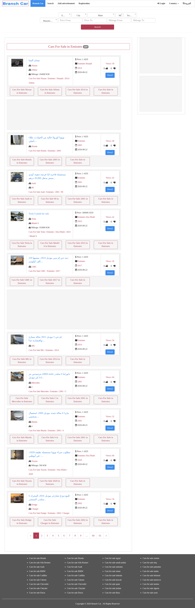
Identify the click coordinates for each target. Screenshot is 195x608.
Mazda (34, 422)
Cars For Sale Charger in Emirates (49, 521)
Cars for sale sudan (151, 571)
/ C (64, 391)
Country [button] (173, 3)
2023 (80, 221)
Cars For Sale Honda (37, 151)
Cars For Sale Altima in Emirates (49, 91)
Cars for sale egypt (112, 558)
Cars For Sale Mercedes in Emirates (22, 400)
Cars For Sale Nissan (37, 78)
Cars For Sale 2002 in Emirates (78, 521)
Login (162, 3)
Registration (84, 3)
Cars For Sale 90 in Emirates (50, 200)
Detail (110, 75)
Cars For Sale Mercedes (39, 391)
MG (33, 346)
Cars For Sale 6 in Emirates (50, 439)
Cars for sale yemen (151, 558)
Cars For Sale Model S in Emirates (49, 244)
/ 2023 (68, 232)
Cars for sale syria (150, 593)
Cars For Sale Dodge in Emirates (22, 521)
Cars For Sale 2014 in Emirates (78, 91)
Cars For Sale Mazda (37, 430)
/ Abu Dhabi (59, 232)
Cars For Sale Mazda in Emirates (22, 439)
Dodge (34, 505)
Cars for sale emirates (114, 567)
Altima (34, 70)
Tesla (34, 219)
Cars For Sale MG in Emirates (21, 360)
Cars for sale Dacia (37, 593)
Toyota (34, 461)
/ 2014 (66, 78)
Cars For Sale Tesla (37, 232)
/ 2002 (58, 513)
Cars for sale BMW (37, 571)
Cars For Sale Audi (37, 192)
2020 (80, 460)
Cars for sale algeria (151, 588)
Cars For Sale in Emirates (105, 91)
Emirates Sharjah (85, 63)
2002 (80, 503)
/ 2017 (57, 271)
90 (33, 187)
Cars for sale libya (112, 593)
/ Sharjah (59, 78)
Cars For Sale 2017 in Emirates (50, 281)
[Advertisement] (64, 115)
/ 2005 (58, 151)
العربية (188, 3)
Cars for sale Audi (36, 567)
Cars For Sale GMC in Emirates (22, 281)
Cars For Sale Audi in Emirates (22, 200)
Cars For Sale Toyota (37, 470)
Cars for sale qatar (112, 584)
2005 (80, 145)
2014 (80, 68)
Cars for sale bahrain (113, 575)
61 (100, 535)
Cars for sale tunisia (151, 584)
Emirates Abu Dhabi (86, 217)
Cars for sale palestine (152, 567)
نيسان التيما (34, 60)
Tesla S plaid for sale (39, 213)
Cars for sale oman (112, 571)
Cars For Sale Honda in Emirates (22, 161)
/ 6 (62, 430)
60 (93, 535)
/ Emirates (50, 78)
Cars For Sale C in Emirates (49, 400)
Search (50, 3)
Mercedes (36, 383)
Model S (35, 223)
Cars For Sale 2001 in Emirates (78, 200)
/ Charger (65, 513)
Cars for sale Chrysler (38, 588)
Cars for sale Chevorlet (38, 584)
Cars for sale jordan (113, 588)
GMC (34, 267)
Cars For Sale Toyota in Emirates (22, 482)
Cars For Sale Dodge (37, 513)
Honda (34, 146)
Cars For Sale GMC (37, 271)
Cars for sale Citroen (37, 580)
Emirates (81, 141)
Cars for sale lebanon (151, 575)
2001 (80, 182)
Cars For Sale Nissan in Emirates (22, 91)
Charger (35, 509)
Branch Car (37, 3)
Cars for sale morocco (152, 580)
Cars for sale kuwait (113, 580)
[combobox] (64, 14)
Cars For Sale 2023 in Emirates (78, 244)
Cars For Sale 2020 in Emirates (50, 482)
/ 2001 (56, 192)
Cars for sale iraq (150, 562)
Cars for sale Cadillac (38, 575)
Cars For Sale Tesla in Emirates (22, 244)
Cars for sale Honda (37, 558)
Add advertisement (66, 3)
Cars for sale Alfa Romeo (39, 562)
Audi (33, 183)
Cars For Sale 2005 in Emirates (50, 161)
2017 (80, 265)
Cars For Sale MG (36, 350)
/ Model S (33, 236)
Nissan (34, 65)
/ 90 (61, 192)
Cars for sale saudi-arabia (115, 562)
